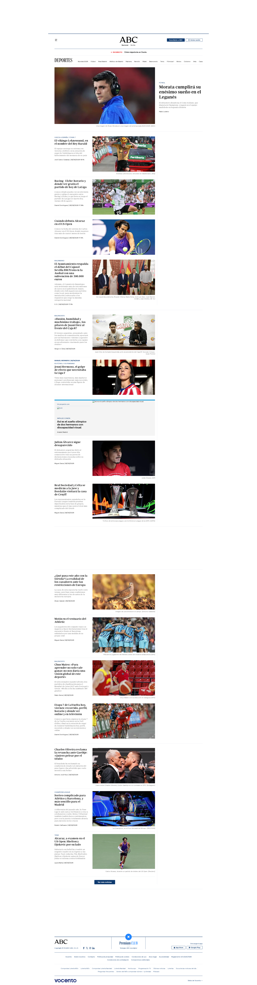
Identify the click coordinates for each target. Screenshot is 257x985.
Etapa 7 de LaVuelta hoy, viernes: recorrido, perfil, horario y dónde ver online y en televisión (70, 709)
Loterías (171, 968)
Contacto (91, 957)
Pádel (145, 61)
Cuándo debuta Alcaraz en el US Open (69, 222)
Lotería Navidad (120, 968)
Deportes (63, 60)
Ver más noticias (105, 882)
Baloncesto (153, 61)
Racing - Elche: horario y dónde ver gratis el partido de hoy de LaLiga (70, 184)
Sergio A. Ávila (59, 349)
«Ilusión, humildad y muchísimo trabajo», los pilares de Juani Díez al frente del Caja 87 (70, 323)
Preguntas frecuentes (106, 971)
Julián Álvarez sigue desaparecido (67, 443)
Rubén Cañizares (60, 825)
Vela (194, 61)
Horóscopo (132, 968)
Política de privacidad (105, 957)
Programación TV (144, 968)
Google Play (195, 947)
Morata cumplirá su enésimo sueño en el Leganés (180, 92)
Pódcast (156, 971)
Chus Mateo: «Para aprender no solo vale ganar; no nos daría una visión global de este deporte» (69, 671)
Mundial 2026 (83, 61)
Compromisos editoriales (140, 960)
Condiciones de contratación (118, 960)
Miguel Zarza (59, 463)
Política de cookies (122, 957)
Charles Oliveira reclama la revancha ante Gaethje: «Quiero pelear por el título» (70, 754)
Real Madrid (102, 61)
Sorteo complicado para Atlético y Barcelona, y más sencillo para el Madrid (70, 800)
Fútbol (93, 61)
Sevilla (133, 45)
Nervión (137, 61)
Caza (201, 61)
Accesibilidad (164, 957)
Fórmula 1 (170, 61)
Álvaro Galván (59, 601)
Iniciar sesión (195, 40)
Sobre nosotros (79, 957)
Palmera (129, 61)
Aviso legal (153, 957)
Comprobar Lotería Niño (69, 968)
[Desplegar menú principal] (56, 40)
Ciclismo (187, 61)
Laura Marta (58, 863)
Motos (179, 61)
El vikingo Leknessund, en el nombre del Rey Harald (71, 142)
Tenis (162, 61)
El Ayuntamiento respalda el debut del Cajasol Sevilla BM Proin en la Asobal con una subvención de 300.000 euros (71, 271)
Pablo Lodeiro (164, 112)
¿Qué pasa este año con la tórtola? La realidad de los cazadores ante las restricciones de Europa (70, 580)
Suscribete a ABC (175, 40)
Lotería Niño (85, 968)
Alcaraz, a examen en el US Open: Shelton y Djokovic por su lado (69, 841)
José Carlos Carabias (62, 160)
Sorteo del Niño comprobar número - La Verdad (133, 971)
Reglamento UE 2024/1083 (181, 957)
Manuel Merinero (62, 360)
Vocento (68, 957)
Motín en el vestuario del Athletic (70, 620)
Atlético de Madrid (116, 61)
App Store (179, 947)
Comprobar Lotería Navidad (102, 968)
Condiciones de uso (139, 957)
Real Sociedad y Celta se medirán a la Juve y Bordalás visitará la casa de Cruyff (70, 489)
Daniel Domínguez (61, 205)
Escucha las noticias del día (186, 968)
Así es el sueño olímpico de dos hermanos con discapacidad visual (71, 424)
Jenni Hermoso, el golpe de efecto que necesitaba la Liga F (70, 370)
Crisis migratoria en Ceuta (135, 52)
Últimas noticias (159, 968)
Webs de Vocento (194, 980)
